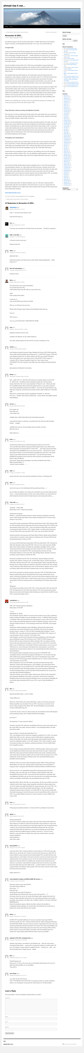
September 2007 (67, 142)
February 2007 (67, 152)
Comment (7, 998)
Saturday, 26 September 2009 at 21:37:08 (19, 602)
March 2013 (66, 105)
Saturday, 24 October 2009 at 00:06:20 (18, 690)
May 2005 (66, 176)
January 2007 (66, 154)
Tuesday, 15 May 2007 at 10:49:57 (17, 225)
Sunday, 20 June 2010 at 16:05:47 (17, 847)
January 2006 (66, 164)
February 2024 (67, 96)
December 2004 (67, 183)
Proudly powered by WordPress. (70, 1044)
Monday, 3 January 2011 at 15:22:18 (18, 916)
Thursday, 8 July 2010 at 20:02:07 (17, 881)
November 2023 (67, 99)
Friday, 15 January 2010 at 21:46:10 (18, 804)
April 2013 (66, 104)
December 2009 (67, 110)
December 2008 (67, 121)
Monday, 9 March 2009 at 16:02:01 (17, 406)
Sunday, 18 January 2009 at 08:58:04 (18, 349)
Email (6, 1021)
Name (6, 1016)
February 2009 (67, 120)
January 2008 (66, 136)
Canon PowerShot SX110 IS (72, 76)
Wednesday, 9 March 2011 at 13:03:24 (18, 957)
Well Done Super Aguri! (52, 32)
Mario (65, 73)
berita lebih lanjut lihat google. (13, 192)
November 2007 (67, 139)
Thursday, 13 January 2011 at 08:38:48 (18, 940)
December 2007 (67, 138)
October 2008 (66, 124)
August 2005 (66, 171)
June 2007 (66, 146)
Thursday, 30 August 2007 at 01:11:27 (18, 270)
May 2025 (66, 95)
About (11, 26)
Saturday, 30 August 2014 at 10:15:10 (18, 975)
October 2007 (66, 141)
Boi (64, 48)
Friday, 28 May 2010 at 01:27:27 (17, 816)
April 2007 (66, 149)
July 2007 (66, 145)
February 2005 (67, 180)
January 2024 (66, 98)
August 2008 (66, 126)
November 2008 (67, 123)
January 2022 (66, 101)
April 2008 (66, 132)
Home (6, 26)
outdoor (21, 196)
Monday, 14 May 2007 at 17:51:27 (17, 209)
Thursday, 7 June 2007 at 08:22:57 (17, 236)
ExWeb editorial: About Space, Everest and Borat (16, 32)
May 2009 (66, 117)
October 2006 (66, 158)
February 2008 (67, 135)
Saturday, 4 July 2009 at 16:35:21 (17, 484)
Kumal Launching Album (72, 48)
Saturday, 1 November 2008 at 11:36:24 (18, 329)
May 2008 (66, 130)
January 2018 (66, 102)
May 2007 (66, 148)
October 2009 (66, 111)
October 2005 (66, 168)
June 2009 (66, 116)
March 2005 (66, 179)
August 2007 (66, 143)
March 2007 (66, 151)
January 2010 (66, 108)
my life (17, 196)
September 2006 (67, 160)
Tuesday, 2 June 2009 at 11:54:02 (17, 472)
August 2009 (66, 113)
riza (21, 37)
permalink (32, 196)
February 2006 (67, 163)
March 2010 (66, 107)
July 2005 (66, 173)
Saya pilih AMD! (70, 58)
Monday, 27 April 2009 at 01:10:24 (17, 441)
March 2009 (66, 118)
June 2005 (66, 174)
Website (7, 1027)
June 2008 (66, 129)
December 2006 (67, 155)
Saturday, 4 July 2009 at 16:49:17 (17, 504)
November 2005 (67, 167)
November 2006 (67, 157)
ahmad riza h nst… (14, 5)
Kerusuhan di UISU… (74, 63)
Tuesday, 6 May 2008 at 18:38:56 (17, 282)
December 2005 (67, 165)
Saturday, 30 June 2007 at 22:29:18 (18, 252)
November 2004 (67, 185)
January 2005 (66, 182)
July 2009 (66, 114)
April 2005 (66, 177)
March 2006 (66, 161)
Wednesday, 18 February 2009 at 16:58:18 (19, 376)
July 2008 (66, 127)
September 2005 (67, 170)
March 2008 (66, 133)
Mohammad (13, 207)
